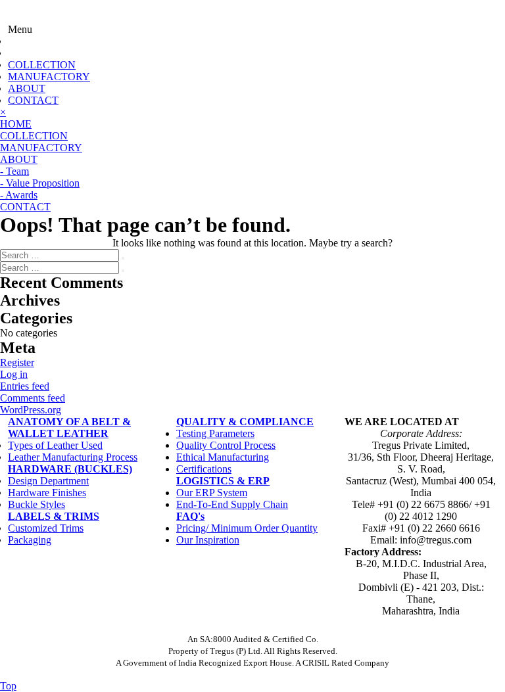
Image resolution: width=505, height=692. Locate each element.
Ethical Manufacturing (222, 457)
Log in (14, 374)
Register (17, 362)
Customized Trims (46, 528)
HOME (16, 123)
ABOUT (26, 88)
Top (8, 685)
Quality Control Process (226, 445)
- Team (14, 171)
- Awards (18, 194)
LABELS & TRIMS (53, 516)
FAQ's (190, 516)
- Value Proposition (40, 183)
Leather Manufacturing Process (72, 457)
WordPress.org (30, 409)
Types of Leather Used (55, 445)
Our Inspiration (207, 539)
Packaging (29, 539)
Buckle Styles (36, 504)
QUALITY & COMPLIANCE (245, 421)
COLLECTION (42, 64)
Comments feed (32, 398)
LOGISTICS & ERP (223, 480)
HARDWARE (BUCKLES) (70, 468)
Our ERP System (211, 492)
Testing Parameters (215, 433)
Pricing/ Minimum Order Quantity (247, 528)
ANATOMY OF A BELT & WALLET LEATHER (69, 427)
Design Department (48, 480)
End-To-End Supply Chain (232, 504)
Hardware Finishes (47, 492)
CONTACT (33, 100)
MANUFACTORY (49, 76)
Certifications (203, 468)
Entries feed (24, 386)
